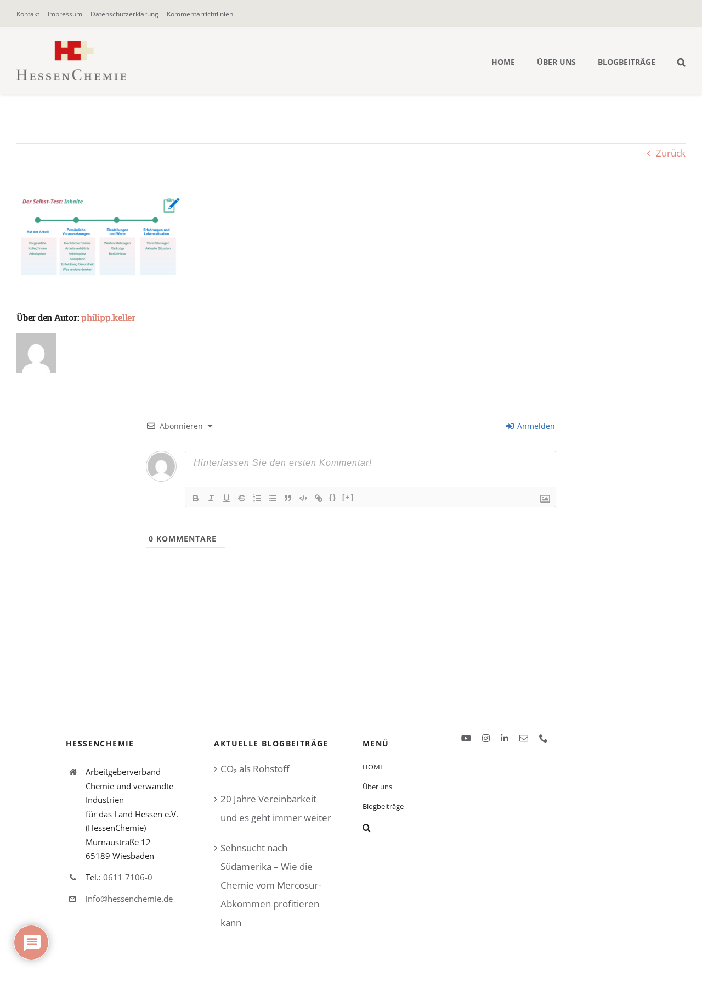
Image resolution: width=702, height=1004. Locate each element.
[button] (681, 61)
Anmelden (535, 426)
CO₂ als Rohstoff (254, 768)
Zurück (671, 153)
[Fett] (195, 498)
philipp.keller (108, 317)
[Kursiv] (211, 498)
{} (333, 497)
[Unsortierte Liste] (272, 498)
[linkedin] (504, 738)
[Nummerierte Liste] (257, 498)
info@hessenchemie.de (129, 898)
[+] (348, 497)
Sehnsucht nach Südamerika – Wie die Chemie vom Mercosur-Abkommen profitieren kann (270, 885)
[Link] (318, 498)
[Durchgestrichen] (242, 498)
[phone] (543, 738)
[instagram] (486, 738)
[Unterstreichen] (226, 498)
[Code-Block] (303, 498)
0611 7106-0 (127, 877)
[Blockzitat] (288, 498)
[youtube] (466, 738)
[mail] (523, 738)
